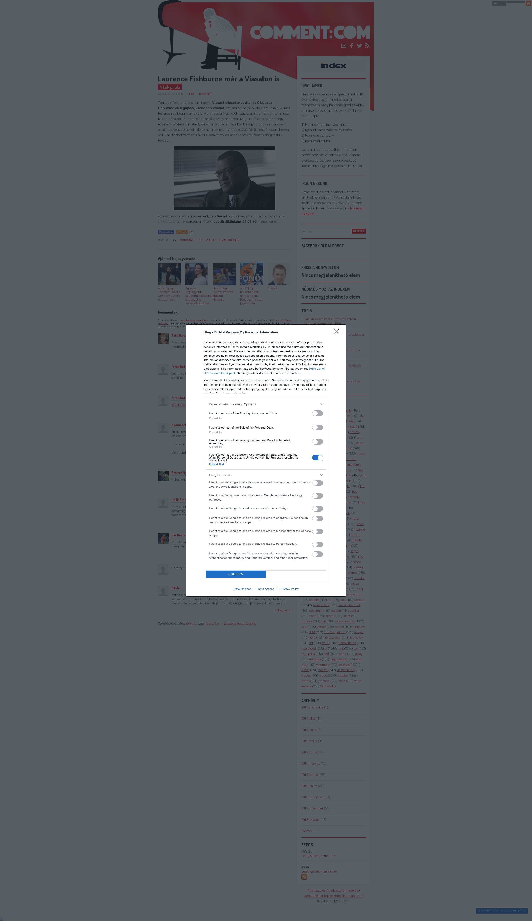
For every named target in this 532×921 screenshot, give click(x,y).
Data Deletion (242, 588)
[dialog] (266, 460)
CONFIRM (236, 574)
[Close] (338, 333)
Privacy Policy (290, 588)
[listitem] (266, 404)
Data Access (266, 588)
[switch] (317, 413)
